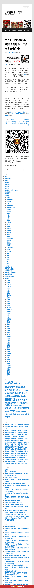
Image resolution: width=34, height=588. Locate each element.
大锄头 (8, 213)
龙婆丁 (8, 315)
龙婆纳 (8, 359)
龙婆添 (8, 344)
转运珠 (8, 259)
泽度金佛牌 (10, 238)
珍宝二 (8, 242)
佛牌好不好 (10, 205)
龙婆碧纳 (9, 353)
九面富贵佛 (10, 199)
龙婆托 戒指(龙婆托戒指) (11, 477)
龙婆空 (8, 357)
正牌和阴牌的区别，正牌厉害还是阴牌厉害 (16, 463)
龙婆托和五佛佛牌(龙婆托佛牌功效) (14, 504)
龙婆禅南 (9, 355)
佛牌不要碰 (8, 178)
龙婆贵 (22, 414)
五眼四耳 (9, 201)
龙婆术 (8, 342)
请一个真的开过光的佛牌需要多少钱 (14, 565)
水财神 (8, 236)
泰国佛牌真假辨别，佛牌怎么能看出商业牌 (16, 455)
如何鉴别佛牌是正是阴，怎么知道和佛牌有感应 (17, 442)
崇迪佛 (8, 221)
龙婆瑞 (8, 350)
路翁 (8, 257)
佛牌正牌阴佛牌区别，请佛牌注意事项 (15, 461)
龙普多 (8, 373)
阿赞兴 (8, 290)
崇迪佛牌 (9, 223)
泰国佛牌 (14, 30)
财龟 (8, 255)
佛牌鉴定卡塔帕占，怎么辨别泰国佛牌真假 (16, 434)
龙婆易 (8, 338)
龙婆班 (8, 348)
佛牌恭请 (7, 182)
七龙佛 (8, 198)
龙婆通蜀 (9, 367)
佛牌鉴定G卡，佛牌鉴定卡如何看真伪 (14, 436)
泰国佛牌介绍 (8, 267)
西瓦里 (8, 250)
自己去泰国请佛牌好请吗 (11, 571)
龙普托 (8, 375)
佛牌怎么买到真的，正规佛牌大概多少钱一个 (16, 452)
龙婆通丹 (9, 365)
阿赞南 (8, 294)
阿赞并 (8, 301)
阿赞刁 (8, 292)
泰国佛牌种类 (8, 275)
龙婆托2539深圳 (9, 491)
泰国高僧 (20, 30)
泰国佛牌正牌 (8, 271)
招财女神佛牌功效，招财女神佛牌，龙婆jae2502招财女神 (10, 121)
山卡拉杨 (9, 286)
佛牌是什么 (8, 184)
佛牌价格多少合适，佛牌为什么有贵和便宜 (16, 453)
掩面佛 (8, 234)
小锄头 (8, 217)
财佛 (8, 253)
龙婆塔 (8, 327)
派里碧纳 (9, 240)
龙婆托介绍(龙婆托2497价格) (12, 501)
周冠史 (8, 282)
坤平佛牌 (9, 211)
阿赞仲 (8, 288)
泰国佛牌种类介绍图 (10, 527)
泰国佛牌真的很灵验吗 (10, 273)
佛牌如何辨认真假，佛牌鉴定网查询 (14, 440)
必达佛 (8, 226)
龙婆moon (9, 309)
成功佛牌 (9, 228)
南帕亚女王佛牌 (11, 207)
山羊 (8, 219)
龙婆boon (9, 307)
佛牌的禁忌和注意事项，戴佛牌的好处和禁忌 (16, 438)
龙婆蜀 (8, 363)
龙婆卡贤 (9, 319)
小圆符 (8, 215)
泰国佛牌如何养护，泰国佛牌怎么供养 (15, 446)
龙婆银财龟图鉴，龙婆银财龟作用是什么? (16, 514)
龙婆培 (6, 64)
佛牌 (10, 30)
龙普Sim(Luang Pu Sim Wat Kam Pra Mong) (17, 516)
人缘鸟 (8, 203)
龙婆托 (8, 334)
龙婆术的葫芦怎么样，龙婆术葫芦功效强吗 (16, 448)
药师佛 (26, 403)
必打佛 (8, 224)
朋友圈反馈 (26, 30)
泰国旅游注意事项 (9, 276)
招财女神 (9, 232)
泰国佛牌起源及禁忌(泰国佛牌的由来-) (15, 483)
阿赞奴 (8, 300)
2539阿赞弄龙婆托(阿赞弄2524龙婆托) (15, 512)
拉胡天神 (9, 230)
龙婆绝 (8, 361)
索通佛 (8, 246)
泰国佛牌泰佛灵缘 (13, 12)
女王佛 (23, 390)
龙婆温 (8, 346)
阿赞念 (8, 303)
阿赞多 (8, 298)
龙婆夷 (8, 330)
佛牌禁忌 (7, 186)
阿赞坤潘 (9, 296)
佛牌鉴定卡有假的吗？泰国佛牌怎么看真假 (16, 444)
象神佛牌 (9, 251)
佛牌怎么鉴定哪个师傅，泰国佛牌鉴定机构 (16, 430)
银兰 (8, 263)
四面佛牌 (9, 209)
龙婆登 (8, 351)
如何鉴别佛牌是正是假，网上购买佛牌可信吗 (16, 459)
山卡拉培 (9, 284)
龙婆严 (8, 317)
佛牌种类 (7, 188)
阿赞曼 (8, 305)
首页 (6, 30)
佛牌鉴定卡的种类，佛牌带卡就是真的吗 (15, 450)
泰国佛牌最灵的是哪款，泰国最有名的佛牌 (16, 432)
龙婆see (9, 311)
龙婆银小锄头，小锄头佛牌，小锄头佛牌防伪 (16, 510)
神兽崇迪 (9, 244)
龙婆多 (8, 328)
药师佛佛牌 (10, 248)
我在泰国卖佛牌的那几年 (11, 190)
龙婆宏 (8, 332)
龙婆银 (8, 371)
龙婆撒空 (9, 336)
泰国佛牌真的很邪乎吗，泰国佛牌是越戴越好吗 (17, 425)
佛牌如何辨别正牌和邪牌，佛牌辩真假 (15, 457)
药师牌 (14, 405)
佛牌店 (6, 180)
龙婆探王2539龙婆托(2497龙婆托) (13, 502)
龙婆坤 (8, 323)
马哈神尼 (9, 265)
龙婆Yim (9, 313)
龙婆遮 (8, 369)
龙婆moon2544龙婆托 (10, 472)
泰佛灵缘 (7, 194)
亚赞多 (8, 280)
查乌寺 (6, 470)
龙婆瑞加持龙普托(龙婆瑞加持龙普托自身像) (16, 489)
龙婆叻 (8, 321)
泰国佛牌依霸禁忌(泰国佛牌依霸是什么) (15, 555)
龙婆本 (8, 340)
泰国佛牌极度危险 (9, 269)
